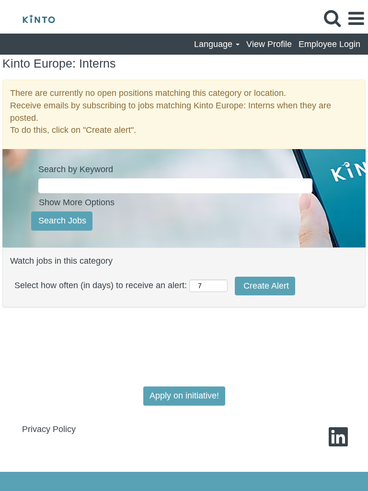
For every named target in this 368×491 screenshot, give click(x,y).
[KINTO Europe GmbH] (35, 18)
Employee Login (329, 44)
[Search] (332, 19)
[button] (356, 19)
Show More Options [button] (77, 202)
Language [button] (214, 44)
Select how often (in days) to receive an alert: (100, 285)
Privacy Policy (49, 429)
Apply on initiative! (184, 395)
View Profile (269, 44)
